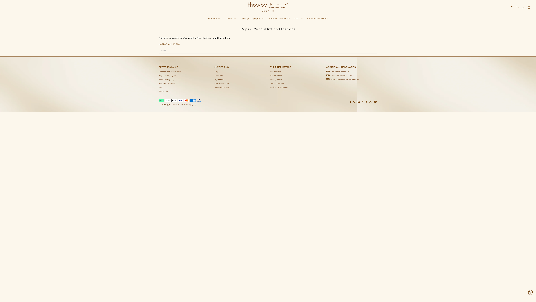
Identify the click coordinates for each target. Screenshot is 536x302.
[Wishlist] (517, 7)
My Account (219, 79)
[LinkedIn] (358, 102)
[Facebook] (350, 102)
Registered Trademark (340, 72)
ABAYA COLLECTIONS (250, 19)
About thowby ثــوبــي (167, 79)
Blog (160, 87)
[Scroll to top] (530, 294)
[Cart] (529, 7)
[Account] (523, 7)
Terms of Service (277, 83)
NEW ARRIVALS (215, 19)
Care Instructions (222, 83)
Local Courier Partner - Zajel (342, 76)
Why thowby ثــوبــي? (167, 76)
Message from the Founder (170, 72)
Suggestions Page (222, 87)
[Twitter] (370, 102)
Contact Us (163, 91)
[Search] (512, 7)
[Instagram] (354, 102)
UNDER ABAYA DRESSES (279, 19)
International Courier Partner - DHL (345, 79)
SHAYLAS (299, 19)
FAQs (216, 72)
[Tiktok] (366, 102)
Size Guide (219, 76)
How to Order (275, 72)
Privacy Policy (276, 79)
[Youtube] (375, 102)
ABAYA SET (231, 19)
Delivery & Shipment (279, 87)
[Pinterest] (362, 102)
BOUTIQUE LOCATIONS (317, 19)
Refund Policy (276, 76)
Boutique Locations (167, 83)
